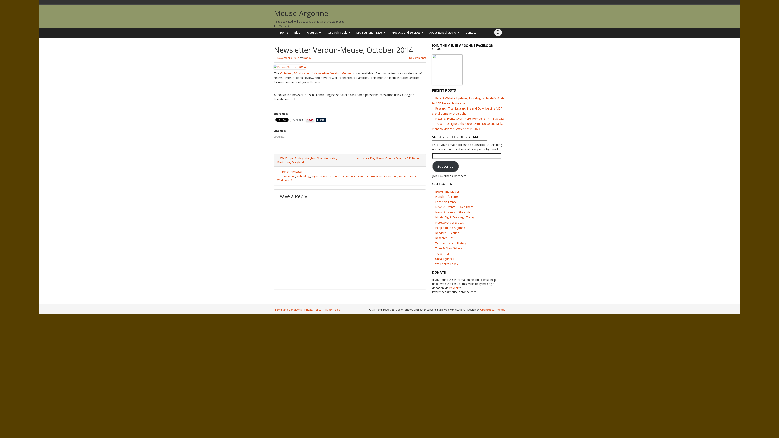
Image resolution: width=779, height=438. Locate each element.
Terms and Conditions (288, 309)
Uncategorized (444, 259)
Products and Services (406, 32)
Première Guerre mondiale (370, 176)
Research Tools (337, 32)
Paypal (453, 288)
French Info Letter (291, 171)
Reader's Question (447, 233)
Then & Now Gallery (448, 248)
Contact (471, 32)
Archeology (303, 176)
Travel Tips (442, 254)
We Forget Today (446, 264)
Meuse (327, 176)
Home (284, 32)
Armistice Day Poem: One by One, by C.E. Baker (389, 158)
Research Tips (444, 238)
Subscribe (445, 166)
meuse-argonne (343, 176)
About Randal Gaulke (443, 32)
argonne (316, 176)
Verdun (392, 176)
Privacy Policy (312, 309)
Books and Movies (447, 191)
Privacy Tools (332, 309)
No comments (417, 58)
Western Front (407, 176)
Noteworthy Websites (449, 222)
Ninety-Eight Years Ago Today (455, 217)
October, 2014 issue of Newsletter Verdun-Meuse (316, 73)
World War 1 (284, 180)
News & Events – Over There (454, 207)
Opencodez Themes (492, 309)
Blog (297, 32)
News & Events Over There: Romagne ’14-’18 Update (470, 118)
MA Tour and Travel (369, 32)
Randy (307, 58)
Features (312, 32)
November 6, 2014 (288, 58)
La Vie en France (446, 202)
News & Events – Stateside (453, 212)
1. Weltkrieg (288, 176)
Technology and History (450, 243)
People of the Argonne (450, 228)
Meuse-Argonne (301, 13)
